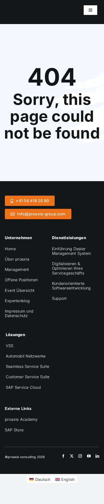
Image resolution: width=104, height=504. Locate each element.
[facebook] (63, 456)
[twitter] (72, 456)
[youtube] (89, 456)
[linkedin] (97, 456)
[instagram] (80, 456)
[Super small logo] (34, 4)
